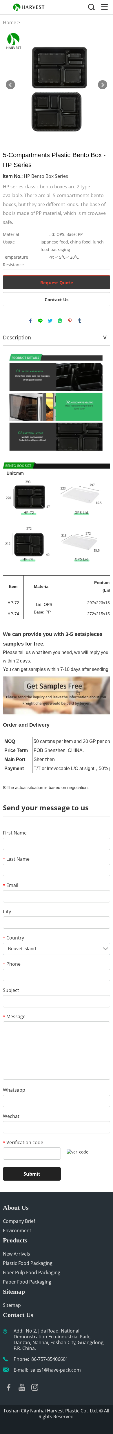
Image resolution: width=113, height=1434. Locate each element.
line (40, 321)
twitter (50, 321)
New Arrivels (16, 1254)
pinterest (70, 321)
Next (102, 85)
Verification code (23, 1142)
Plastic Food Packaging (27, 1263)
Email (10, 885)
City (7, 911)
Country (13, 938)
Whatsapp (14, 1090)
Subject (11, 990)
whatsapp (60, 321)
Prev (10, 85)
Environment (17, 1230)
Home (9, 22)
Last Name (16, 859)
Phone (12, 964)
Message (14, 1016)
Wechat (11, 1116)
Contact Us (56, 299)
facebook (30, 321)
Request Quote (56, 282)
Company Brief (19, 1221)
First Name (15, 833)
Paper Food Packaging (27, 1282)
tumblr (80, 321)
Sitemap (12, 1305)
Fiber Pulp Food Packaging (31, 1272)
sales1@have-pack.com (55, 1370)
